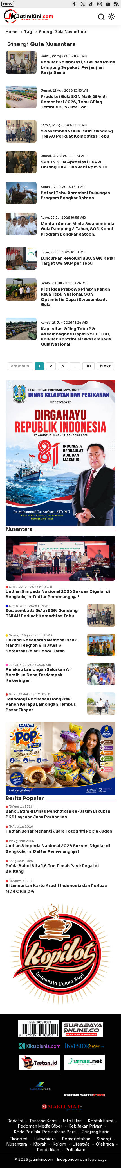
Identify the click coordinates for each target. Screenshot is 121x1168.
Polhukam (75, 1149)
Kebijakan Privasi (85, 1126)
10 (88, 366)
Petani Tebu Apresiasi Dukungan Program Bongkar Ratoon (75, 195)
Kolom (59, 1144)
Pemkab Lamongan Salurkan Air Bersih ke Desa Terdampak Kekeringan (39, 675)
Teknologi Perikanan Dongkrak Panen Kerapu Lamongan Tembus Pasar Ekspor (41, 704)
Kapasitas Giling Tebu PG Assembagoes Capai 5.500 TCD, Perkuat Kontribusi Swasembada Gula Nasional (76, 336)
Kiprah (39, 1144)
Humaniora (44, 1138)
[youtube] (107, 4)
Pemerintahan (76, 1138)
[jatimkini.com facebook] (73, 4)
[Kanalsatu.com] (84, 1095)
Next (105, 366)
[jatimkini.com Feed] (116, 4)
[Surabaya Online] (82, 1029)
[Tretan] (39, 1062)
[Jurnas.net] (84, 1062)
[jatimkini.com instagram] (99, 4)
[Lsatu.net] (39, 1085)
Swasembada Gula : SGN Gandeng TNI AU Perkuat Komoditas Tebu (77, 134)
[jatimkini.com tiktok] (90, 4)
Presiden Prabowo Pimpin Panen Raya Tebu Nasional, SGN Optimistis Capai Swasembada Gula (75, 297)
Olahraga (105, 1144)
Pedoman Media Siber (40, 1126)
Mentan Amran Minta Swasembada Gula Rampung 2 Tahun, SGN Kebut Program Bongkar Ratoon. (77, 228)
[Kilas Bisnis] (39, 1046)
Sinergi (104, 1138)
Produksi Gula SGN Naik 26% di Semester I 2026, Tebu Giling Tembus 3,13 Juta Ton (74, 101)
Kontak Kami (100, 1120)
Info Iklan (72, 1120)
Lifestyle (81, 1144)
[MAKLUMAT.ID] (62, 1107)
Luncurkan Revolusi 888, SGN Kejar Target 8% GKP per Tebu (78, 261)
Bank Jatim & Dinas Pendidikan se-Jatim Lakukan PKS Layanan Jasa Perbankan (58, 814)
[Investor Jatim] (84, 1046)
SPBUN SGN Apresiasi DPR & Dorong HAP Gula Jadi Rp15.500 (74, 164)
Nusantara (16, 1144)
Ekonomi (18, 1138)
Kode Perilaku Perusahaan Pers (45, 1131)
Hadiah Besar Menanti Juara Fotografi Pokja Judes (59, 831)
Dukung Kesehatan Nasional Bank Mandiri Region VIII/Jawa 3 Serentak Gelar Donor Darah (41, 645)
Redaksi (15, 1120)
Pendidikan (48, 1149)
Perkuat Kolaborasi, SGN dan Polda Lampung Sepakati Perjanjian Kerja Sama (78, 67)
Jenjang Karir (95, 1131)
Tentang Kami (43, 1120)
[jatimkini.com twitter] (82, 4)
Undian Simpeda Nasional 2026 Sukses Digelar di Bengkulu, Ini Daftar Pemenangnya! (58, 594)
